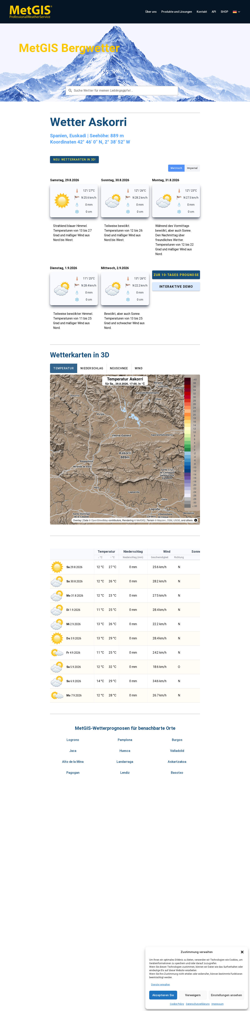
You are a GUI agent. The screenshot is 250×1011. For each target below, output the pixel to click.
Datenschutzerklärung (198, 1004)
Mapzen (161, 520)
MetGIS (140, 520)
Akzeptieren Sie (163, 995)
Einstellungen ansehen (226, 995)
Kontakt (202, 11)
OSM (169, 520)
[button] (242, 952)
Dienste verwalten (160, 984)
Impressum (218, 1004)
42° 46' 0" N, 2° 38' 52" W (103, 142)
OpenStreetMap (99, 520)
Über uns (151, 11)
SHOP (224, 11)
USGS (176, 520)
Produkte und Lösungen (176, 11)
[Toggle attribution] (195, 520)
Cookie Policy (177, 1004)
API (214, 11)
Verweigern (193, 995)
